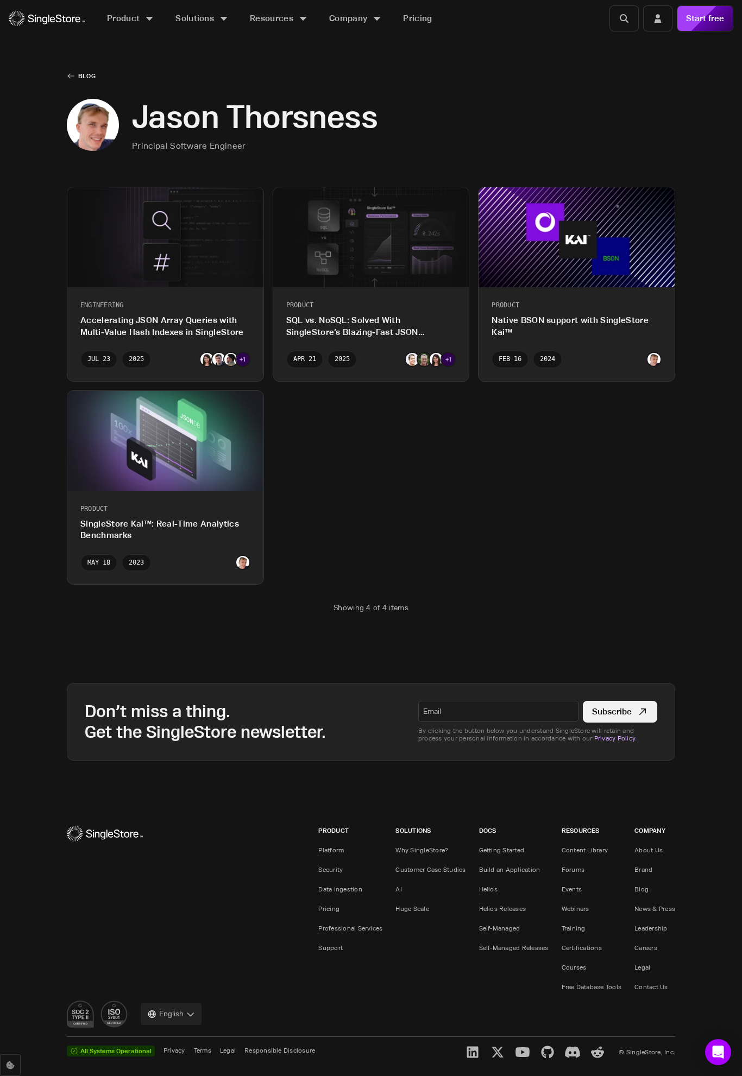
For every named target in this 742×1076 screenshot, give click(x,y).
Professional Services (350, 928)
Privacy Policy (614, 738)
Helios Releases (502, 908)
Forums (573, 869)
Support (330, 948)
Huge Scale (412, 908)
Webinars (575, 908)
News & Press (654, 908)
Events (572, 889)
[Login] (657, 18)
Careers (645, 948)
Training (574, 928)
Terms (202, 1050)
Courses (574, 967)
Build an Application (509, 869)
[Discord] (572, 1052)
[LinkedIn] (472, 1052)
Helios (488, 889)
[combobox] (171, 1014)
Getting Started (502, 850)
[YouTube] (522, 1052)
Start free (705, 18)
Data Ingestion (340, 889)
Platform (331, 850)
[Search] (624, 18)
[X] (497, 1052)
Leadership (650, 928)
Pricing (328, 908)
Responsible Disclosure (279, 1050)
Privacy (174, 1050)
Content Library (585, 850)
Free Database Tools (592, 987)
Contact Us (651, 987)
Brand (643, 869)
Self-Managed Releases (514, 948)
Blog (87, 76)
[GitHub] (547, 1052)
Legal (642, 967)
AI (398, 889)
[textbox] (498, 711)
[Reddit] (597, 1052)
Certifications (582, 948)
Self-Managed (499, 928)
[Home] (47, 19)
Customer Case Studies (430, 869)
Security (330, 869)
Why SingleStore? (421, 850)
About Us (648, 850)
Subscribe (612, 711)
